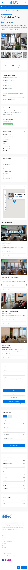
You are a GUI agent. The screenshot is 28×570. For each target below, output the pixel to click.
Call (14, 394)
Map (4, 186)
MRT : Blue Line (11, 238)
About (5, 545)
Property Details (7, 131)
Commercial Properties (7, 463)
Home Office (5, 468)
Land (4, 474)
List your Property (8, 541)
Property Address (7, 108)
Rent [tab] (5, 416)
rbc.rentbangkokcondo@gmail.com (12, 555)
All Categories (7, 423)
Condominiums (7, 10)
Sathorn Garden (6, 243)
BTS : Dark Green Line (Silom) (10, 236)
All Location (6, 427)
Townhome (5, 485)
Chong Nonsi (24, 27)
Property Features (7, 158)
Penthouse (5, 477)
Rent (3, 14)
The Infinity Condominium (10, 311)
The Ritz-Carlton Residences (10, 277)
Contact (5, 547)
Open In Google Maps (7, 124)
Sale (4, 503)
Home (2, 10)
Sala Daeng (17, 238)
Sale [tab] (10, 416)
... (20, 317)
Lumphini (4, 238)
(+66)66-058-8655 (7, 553)
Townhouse (5, 488)
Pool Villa (5, 480)
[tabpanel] (14, 434)
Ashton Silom (6, 345)
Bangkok (11, 119)
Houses (4, 471)
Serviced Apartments (7, 482)
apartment (5, 460)
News (5, 543)
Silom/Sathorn (16, 27)
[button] (17, 204)
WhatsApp (14, 397)
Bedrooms (6, 431)
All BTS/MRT (6, 434)
